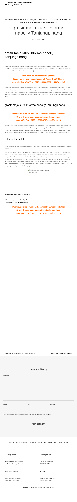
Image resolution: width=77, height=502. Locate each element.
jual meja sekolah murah (47, 22)
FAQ (55, 442)
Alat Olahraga (48, 442)
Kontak (66, 442)
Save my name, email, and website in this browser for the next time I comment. (28, 414)
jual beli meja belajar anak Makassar (61, 353)
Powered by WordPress (30, 487)
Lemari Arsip (32, 442)
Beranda (11, 442)
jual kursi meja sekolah (59, 20)
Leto (44, 487)
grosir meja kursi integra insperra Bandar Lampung (20, 353)
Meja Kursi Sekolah (21, 442)
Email (29, 404)
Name (5, 404)
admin (44, 39)
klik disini (27, 200)
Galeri (60, 442)
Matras (40, 442)
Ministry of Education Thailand (20, 202)
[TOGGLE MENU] (6, 3)
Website (52, 404)
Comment (6, 375)
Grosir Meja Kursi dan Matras (20, 2)
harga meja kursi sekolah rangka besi (19, 20)
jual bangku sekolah (41, 20)
